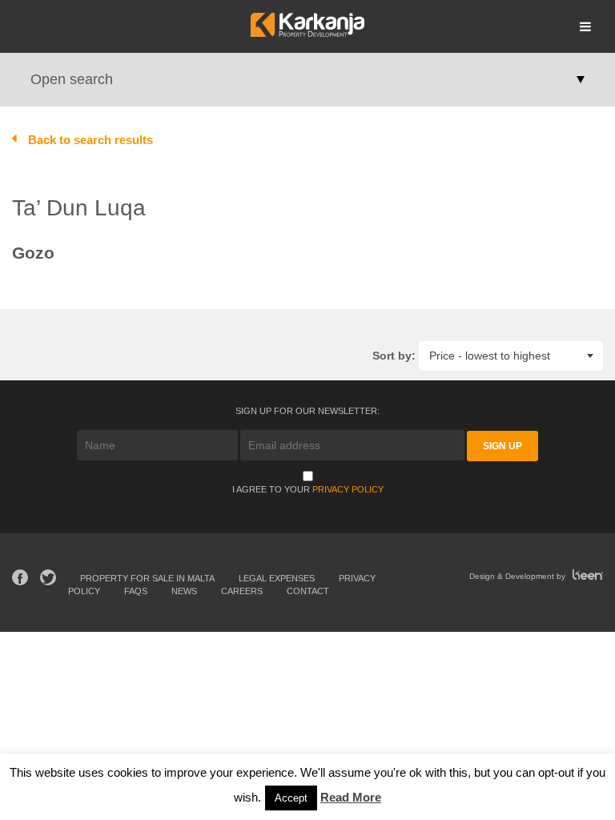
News (184, 591)
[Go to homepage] (307, 32)
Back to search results (90, 140)
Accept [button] (291, 798)
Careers (242, 591)
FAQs (135, 591)
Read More (350, 797)
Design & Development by (518, 576)
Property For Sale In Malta (147, 578)
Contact (308, 591)
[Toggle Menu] (585, 26)
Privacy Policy (348, 489)
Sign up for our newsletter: (307, 411)
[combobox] (511, 355)
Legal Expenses (277, 578)
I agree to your (308, 489)
